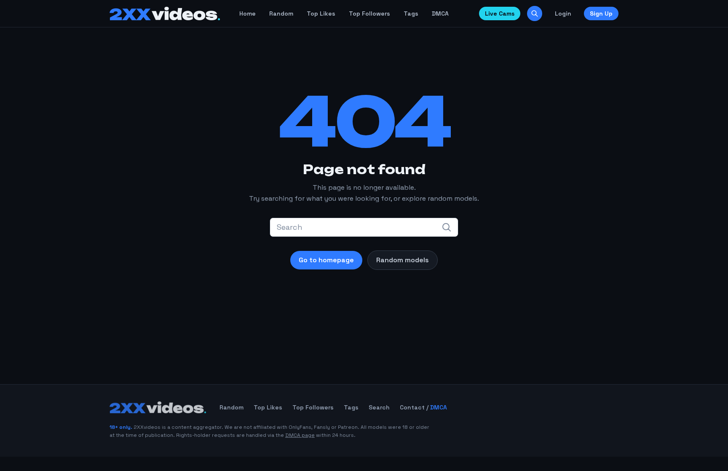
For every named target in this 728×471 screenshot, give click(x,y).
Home (247, 13)
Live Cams (499, 13)
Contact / (423, 407)
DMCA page (300, 435)
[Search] (534, 13)
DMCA (440, 13)
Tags (411, 13)
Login (563, 13)
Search (379, 407)
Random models (402, 260)
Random (281, 13)
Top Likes (321, 13)
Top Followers (369, 13)
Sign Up (601, 13)
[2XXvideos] (165, 13)
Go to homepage (326, 260)
